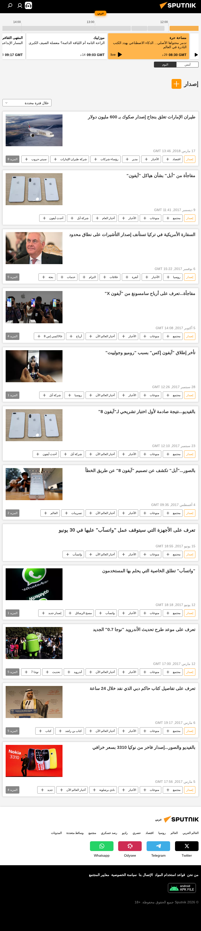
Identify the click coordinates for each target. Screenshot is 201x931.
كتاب (48, 731)
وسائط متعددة (75, 833)
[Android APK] (182, 888)
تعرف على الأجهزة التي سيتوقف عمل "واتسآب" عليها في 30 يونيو (127, 530)
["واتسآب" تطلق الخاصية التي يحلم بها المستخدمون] (34, 584)
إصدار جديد (54, 613)
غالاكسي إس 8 (53, 336)
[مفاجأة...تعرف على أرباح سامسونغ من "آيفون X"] (34, 307)
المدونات (56, 833)
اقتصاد (176, 159)
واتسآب (77, 554)
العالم (54, 513)
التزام (92, 277)
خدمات (71, 277)
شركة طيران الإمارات (73, 159)
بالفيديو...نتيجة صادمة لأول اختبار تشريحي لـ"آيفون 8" (146, 411)
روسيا (176, 277)
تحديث (56, 672)
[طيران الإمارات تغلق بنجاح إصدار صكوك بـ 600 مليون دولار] (34, 130)
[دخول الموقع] (20, 5)
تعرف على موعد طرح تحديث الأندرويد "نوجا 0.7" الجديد (144, 629)
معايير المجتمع (99, 875)
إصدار (191, 83)
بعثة (51, 277)
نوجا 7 (34, 672)
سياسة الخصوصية (124, 875)
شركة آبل (82, 218)
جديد (50, 790)
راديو (125, 833)
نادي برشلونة (107, 790)
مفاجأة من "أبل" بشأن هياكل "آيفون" (160, 175)
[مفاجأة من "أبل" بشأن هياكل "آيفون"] (34, 189)
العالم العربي (191, 833)
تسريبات (76, 513)
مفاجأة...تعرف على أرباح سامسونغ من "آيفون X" (150, 293)
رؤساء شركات (109, 159)
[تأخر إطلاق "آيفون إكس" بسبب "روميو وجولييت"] (34, 366)
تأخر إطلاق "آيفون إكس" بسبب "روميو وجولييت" (150, 352)
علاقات (114, 277)
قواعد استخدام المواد (170, 875)
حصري (137, 833)
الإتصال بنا (146, 875)
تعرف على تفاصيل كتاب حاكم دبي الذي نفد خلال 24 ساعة (142, 688)
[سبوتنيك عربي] (179, 9)
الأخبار (155, 159)
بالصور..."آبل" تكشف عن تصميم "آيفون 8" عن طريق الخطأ (140, 470)
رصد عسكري (109, 833)
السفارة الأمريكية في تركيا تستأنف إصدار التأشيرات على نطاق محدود (132, 234)
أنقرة (135, 277)
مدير (135, 159)
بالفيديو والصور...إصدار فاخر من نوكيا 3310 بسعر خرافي (143, 747)
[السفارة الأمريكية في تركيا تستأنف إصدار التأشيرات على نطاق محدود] (34, 248)
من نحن (193, 875)
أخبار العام (108, 218)
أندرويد (78, 672)
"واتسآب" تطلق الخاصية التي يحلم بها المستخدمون (148, 570)
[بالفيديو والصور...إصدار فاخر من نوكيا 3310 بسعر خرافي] (34, 761)
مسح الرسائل (83, 613)
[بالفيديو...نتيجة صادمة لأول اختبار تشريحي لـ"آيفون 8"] (34, 425)
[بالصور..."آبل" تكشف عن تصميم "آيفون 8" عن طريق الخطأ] (34, 484)
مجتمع (176, 218)
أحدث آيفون (56, 218)
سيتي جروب (39, 159)
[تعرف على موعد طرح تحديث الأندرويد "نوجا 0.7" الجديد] (34, 643)
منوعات (154, 218)
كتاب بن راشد (73, 731)
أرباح (79, 336)
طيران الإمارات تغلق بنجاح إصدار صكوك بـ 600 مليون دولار (141, 116)
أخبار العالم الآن (105, 336)
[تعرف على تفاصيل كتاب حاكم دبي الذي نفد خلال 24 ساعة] (34, 702)
